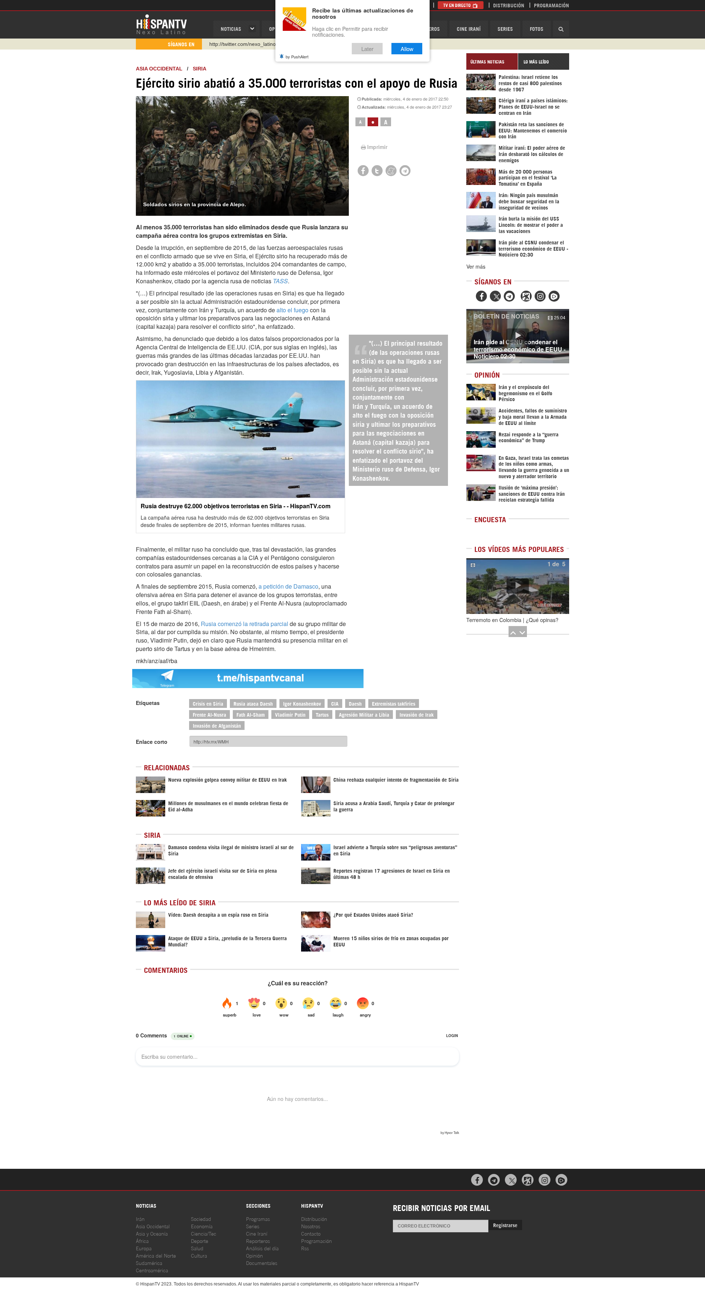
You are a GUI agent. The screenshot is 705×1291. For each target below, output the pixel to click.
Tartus (322, 714)
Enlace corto (151, 741)
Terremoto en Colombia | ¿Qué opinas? (512, 619)
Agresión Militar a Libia (364, 714)
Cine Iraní (469, 28)
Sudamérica (149, 1262)
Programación (551, 5)
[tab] (492, 61)
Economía (202, 1226)
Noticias (231, 28)
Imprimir (377, 146)
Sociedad (201, 1218)
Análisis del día (262, 1248)
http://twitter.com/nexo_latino (242, 44)
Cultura (199, 1255)
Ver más (475, 266)
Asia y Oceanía (152, 1233)
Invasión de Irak (417, 714)
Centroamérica (152, 1270)
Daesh (355, 703)
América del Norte (156, 1255)
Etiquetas (148, 702)
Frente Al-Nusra (209, 714)
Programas (258, 1218)
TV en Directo (457, 5)
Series (505, 28)
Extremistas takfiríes (393, 703)
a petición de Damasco (288, 586)
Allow (407, 48)
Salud (197, 1248)
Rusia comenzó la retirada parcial (244, 623)
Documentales (261, 1262)
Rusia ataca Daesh (253, 703)
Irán (140, 1218)
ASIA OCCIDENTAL (159, 69)
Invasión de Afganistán (217, 725)
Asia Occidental (153, 1226)
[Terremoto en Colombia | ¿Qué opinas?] (517, 586)
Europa (144, 1248)
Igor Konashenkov (302, 703)
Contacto (311, 1233)
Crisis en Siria (208, 703)
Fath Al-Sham (250, 714)
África (142, 1240)
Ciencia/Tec (203, 1233)
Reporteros (258, 1240)
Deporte (199, 1240)
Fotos (536, 28)
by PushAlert (297, 56)
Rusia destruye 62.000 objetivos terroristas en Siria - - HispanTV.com (235, 505)
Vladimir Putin (290, 714)
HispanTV (161, 24)
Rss (305, 1248)
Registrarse (505, 1224)
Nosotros (310, 1226)
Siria (199, 69)
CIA (335, 703)
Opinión (254, 1255)
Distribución (508, 5)
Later (367, 48)
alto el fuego (292, 310)
